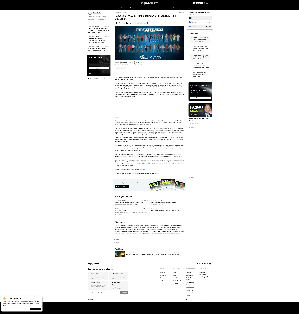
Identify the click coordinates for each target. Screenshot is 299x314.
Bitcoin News (189, 275)
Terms (188, 300)
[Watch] (200, 110)
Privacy (193, 300)
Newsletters (176, 283)
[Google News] (210, 264)
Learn (174, 275)
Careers (162, 280)
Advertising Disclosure (205, 277)
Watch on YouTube (194, 123)
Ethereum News (190, 282)
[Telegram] (123, 23)
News (174, 272)
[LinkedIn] (127, 23)
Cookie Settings (207, 300)
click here (157, 173)
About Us (162, 278)
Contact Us (163, 275)
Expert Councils (177, 280)
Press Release (118, 12)
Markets (175, 278)
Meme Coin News (190, 292)
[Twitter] (120, 23)
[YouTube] (116, 23)
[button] (98, 276)
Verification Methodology (202, 273)
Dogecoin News (190, 287)
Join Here (106, 78)
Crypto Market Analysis (189, 278)
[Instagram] (130, 23)
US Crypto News (190, 285)
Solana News (189, 290)
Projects (125, 12)
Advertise (162, 272)
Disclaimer (198, 300)
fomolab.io (143, 169)
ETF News (188, 295)
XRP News (188, 272)
